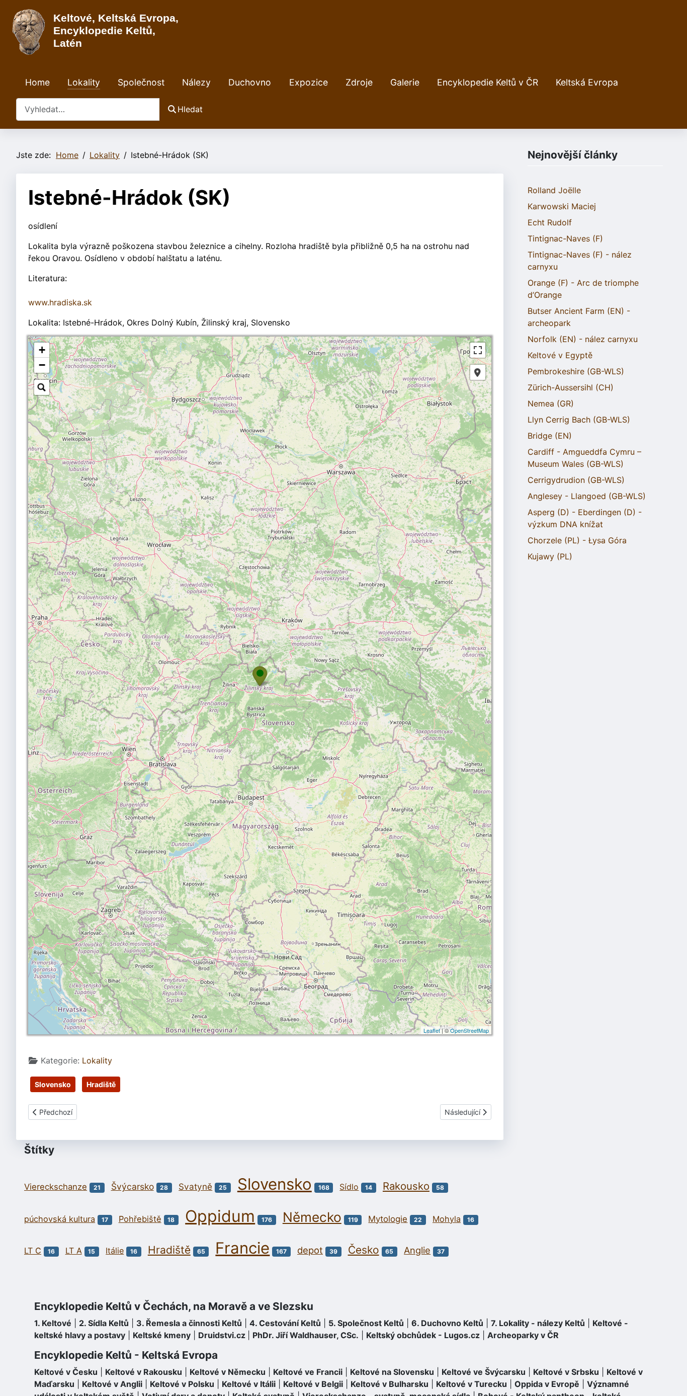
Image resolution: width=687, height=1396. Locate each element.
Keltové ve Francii (307, 1372)
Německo (312, 1217)
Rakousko (406, 1186)
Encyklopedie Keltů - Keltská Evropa (126, 1355)
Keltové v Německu (228, 1372)
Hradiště (101, 1084)
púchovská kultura (59, 1219)
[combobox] (88, 109)
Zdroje (359, 82)
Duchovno (249, 82)
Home (37, 82)
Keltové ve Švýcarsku (484, 1372)
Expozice (308, 82)
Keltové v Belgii (313, 1384)
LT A (73, 1251)
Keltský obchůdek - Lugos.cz (423, 1335)
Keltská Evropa (587, 82)
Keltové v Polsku (182, 1384)
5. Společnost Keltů (366, 1323)
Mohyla (447, 1219)
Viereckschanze (55, 1187)
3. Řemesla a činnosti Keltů (189, 1323)
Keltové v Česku (66, 1372)
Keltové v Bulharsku (389, 1384)
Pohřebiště (140, 1219)
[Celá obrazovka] (477, 350)
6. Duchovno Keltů (447, 1323)
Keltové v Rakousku (143, 1372)
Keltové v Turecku (471, 1384)
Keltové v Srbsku (566, 1372)
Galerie (404, 82)
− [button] (42, 365)
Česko (363, 1250)
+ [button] (42, 350)
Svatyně (195, 1186)
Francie (242, 1248)
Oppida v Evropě (546, 1384)
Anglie (417, 1250)
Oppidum (220, 1216)
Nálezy (196, 82)
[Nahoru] (669, 1377)
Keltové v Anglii (112, 1384)
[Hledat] (41, 387)
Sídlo (349, 1187)
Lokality (83, 82)
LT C (32, 1251)
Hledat (190, 109)
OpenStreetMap (469, 1030)
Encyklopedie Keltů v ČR (487, 82)
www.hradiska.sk (60, 302)
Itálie (115, 1251)
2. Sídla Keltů (104, 1323)
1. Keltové (52, 1323)
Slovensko (53, 1084)
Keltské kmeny (162, 1335)
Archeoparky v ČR (523, 1335)
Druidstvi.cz (221, 1335)
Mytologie (387, 1219)
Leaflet (431, 1030)
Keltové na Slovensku (392, 1372)
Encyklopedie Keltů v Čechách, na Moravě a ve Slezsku (173, 1306)
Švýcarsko (132, 1186)
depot (310, 1250)
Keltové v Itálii (249, 1384)
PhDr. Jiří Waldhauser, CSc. (305, 1335)
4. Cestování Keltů (285, 1323)
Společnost (141, 82)
